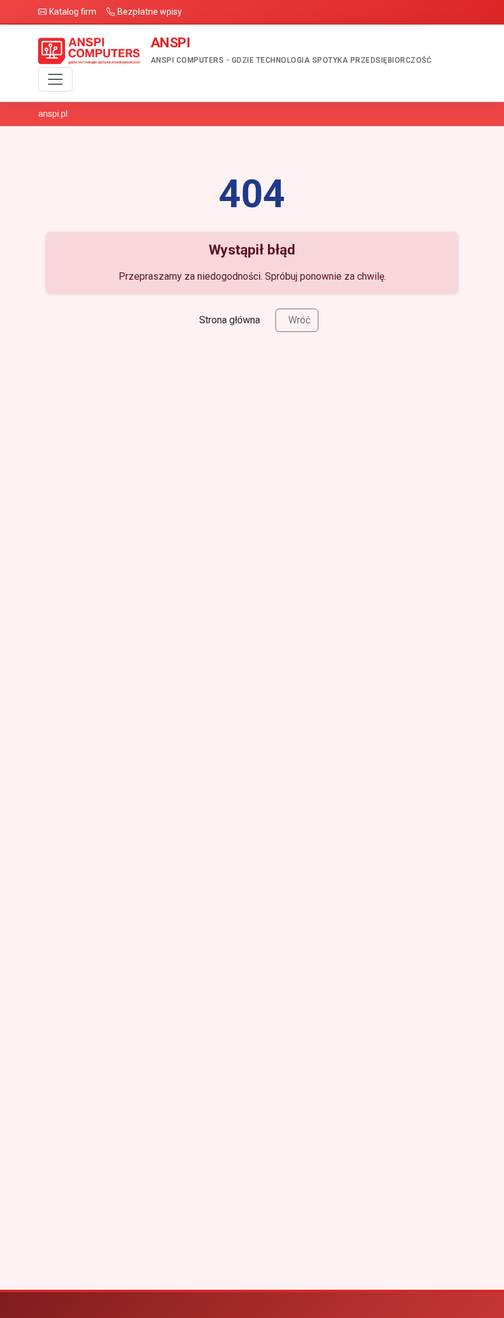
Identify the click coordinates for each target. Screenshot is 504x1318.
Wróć (299, 320)
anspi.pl (53, 114)
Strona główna (229, 320)
